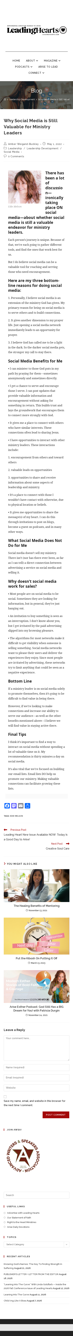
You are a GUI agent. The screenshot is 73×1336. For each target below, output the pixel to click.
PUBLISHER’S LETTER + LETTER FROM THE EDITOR (31, 1274)
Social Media (12, 151)
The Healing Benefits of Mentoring (37, 905)
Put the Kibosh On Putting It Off (36, 958)
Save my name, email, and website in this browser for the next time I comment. (34, 1103)
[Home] (5, 99)
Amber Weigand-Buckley (23, 144)
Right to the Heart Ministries (21, 1222)
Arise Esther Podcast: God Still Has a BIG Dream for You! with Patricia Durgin (36, 1008)
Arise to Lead (48, 66)
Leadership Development (42, 148)
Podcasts (22, 66)
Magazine (51, 60)
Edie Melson (16, 816)
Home (16, 60)
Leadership (15, 148)
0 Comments (16, 156)
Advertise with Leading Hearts (23, 1213)
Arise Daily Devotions (18, 1227)
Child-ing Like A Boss (15, 1300)
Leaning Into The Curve (16, 1294)
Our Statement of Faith (19, 1217)
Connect (35, 73)
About (31, 60)
